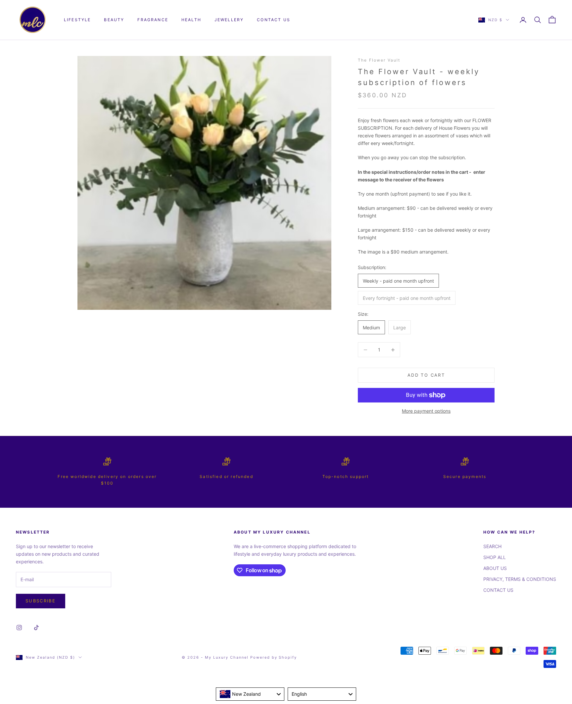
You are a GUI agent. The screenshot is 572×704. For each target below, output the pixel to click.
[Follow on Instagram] (19, 627)
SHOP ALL (494, 557)
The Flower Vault (379, 60)
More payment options (426, 411)
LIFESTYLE (77, 19)
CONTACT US (273, 19)
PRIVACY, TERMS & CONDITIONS (519, 579)
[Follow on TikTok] (36, 627)
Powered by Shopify (273, 657)
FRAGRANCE (152, 19)
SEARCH (492, 546)
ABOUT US (495, 568)
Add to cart (426, 375)
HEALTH (191, 19)
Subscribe (40, 600)
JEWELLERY (229, 19)
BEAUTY (114, 19)
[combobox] (250, 694)
